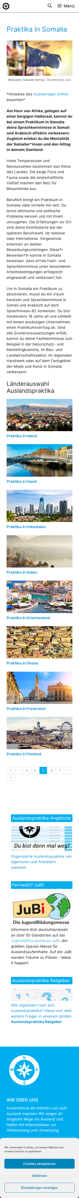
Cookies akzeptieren (39, 1164)
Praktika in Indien (22, 572)
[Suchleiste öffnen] (50, 6)
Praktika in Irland (22, 481)
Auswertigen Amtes (51, 94)
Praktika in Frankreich (26, 709)
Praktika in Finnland (24, 754)
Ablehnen (39, 1176)
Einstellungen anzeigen (39, 1188)
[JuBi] (42, 924)
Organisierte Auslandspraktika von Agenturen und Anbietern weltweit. (41, 862)
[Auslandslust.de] (6, 6)
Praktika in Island (22, 436)
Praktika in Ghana (22, 663)
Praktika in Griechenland (28, 618)
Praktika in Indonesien (26, 527)
